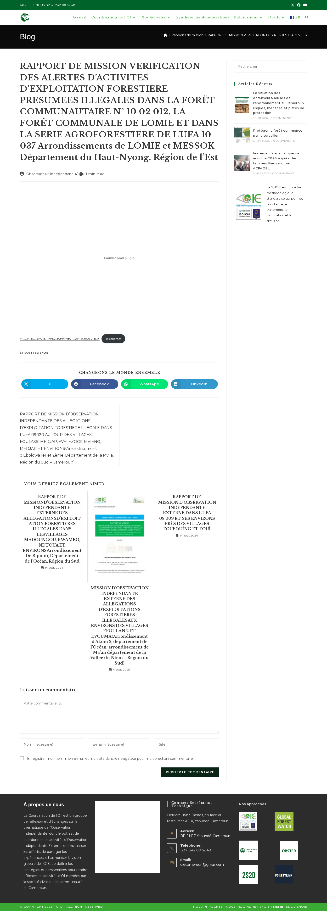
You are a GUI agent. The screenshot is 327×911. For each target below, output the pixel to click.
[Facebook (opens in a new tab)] (299, 5)
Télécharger (113, 339)
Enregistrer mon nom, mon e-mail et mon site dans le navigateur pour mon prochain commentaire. (110, 758)
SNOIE (44, 352)
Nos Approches (208, 906)
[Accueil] (165, 35)
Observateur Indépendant (49, 174)
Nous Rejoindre (241, 906)
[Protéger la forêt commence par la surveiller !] (242, 135)
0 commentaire (282, 118)
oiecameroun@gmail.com (202, 864)
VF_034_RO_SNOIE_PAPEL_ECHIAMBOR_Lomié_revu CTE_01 (60, 339)
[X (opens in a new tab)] (292, 5)
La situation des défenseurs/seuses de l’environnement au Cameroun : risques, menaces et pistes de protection (279, 103)
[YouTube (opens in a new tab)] (304, 5)
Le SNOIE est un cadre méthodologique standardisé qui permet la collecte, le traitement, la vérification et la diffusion (285, 204)
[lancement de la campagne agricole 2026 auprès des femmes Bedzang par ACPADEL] (242, 163)
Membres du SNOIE (290, 906)
